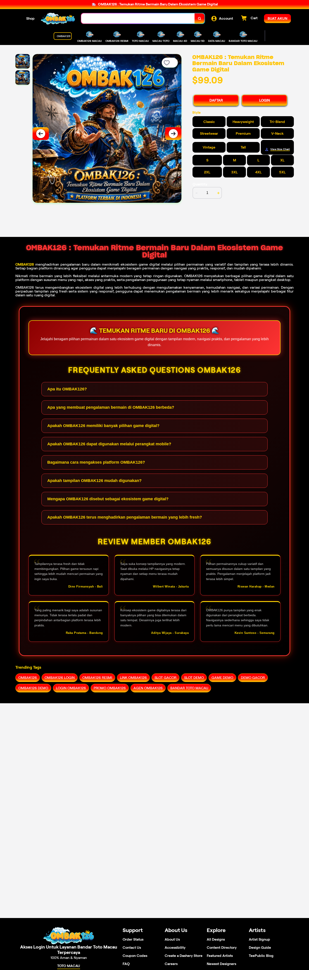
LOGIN (264, 100)
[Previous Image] (41, 133)
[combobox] (138, 18)
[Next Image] (173, 133)
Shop (30, 18)
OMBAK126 (24, 264)
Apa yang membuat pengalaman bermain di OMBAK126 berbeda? (110, 407)
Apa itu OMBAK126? (67, 389)
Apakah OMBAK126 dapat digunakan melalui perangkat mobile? (109, 444)
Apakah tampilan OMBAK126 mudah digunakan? (94, 480)
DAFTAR (216, 100)
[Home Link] (58, 18)
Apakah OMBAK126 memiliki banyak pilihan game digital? (103, 425)
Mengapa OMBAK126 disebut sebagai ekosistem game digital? (108, 499)
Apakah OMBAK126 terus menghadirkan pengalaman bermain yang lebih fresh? (124, 517)
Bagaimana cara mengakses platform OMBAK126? (96, 462)
